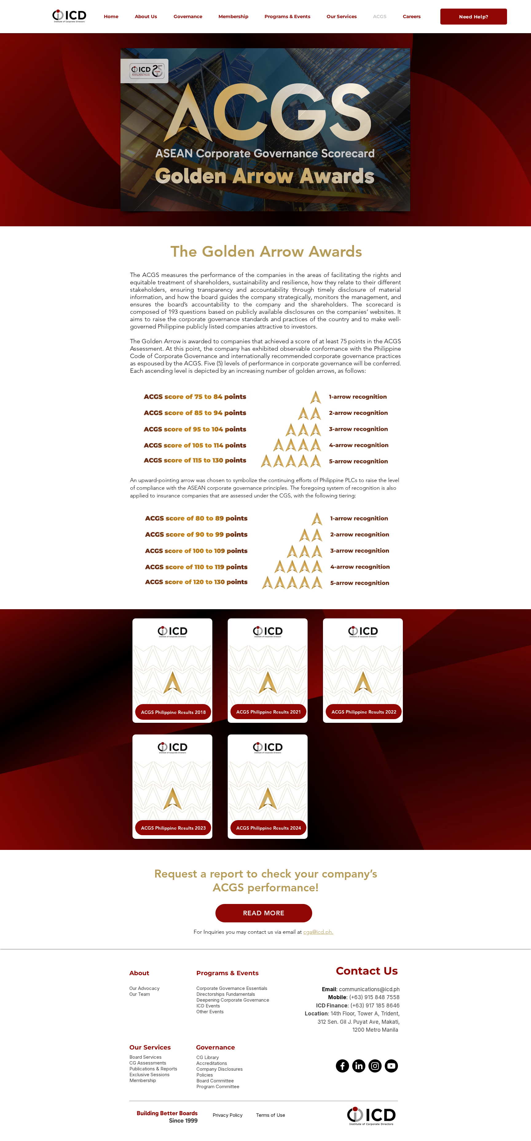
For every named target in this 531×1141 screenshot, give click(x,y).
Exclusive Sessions (149, 1074)
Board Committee (215, 1081)
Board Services (145, 1057)
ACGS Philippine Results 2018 (173, 712)
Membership (142, 1080)
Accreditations (211, 1063)
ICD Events (208, 1006)
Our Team (139, 994)
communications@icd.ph (369, 989)
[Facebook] (342, 1066)
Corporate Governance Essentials (231, 988)
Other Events (210, 1011)
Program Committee (217, 1086)
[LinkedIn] (358, 1066)
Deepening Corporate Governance (232, 1000)
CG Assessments (147, 1063)
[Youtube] (391, 1066)
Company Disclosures (219, 1069)
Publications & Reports (153, 1069)
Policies (204, 1075)
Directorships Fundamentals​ (225, 994)
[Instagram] (375, 1066)
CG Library (207, 1057)
